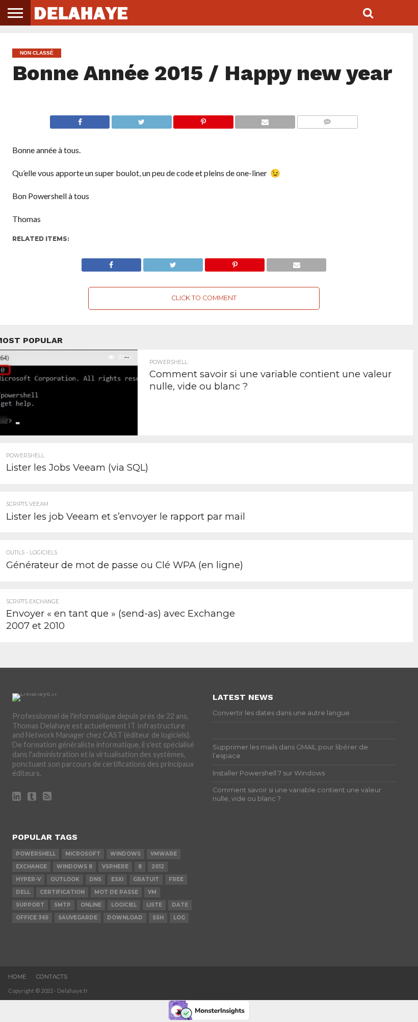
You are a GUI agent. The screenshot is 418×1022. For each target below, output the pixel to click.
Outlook (65, 879)
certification (62, 892)
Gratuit (146, 879)
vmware (163, 853)
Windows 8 (74, 866)
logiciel (124, 905)
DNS (95, 879)
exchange (31, 866)
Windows (125, 853)
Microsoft (82, 853)
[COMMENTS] (327, 119)
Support (30, 905)
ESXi (117, 879)
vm (152, 892)
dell (23, 892)
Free (176, 879)
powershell (36, 853)
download (125, 917)
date (180, 905)
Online (91, 905)
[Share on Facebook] (80, 119)
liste (154, 905)
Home (17, 976)
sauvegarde (77, 917)
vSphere (115, 866)
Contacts (51, 976)
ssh (158, 917)
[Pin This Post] (203, 119)
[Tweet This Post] (141, 119)
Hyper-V (28, 879)
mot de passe (116, 892)
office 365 (32, 917)
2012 (157, 866)
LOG (179, 917)
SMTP (62, 905)
